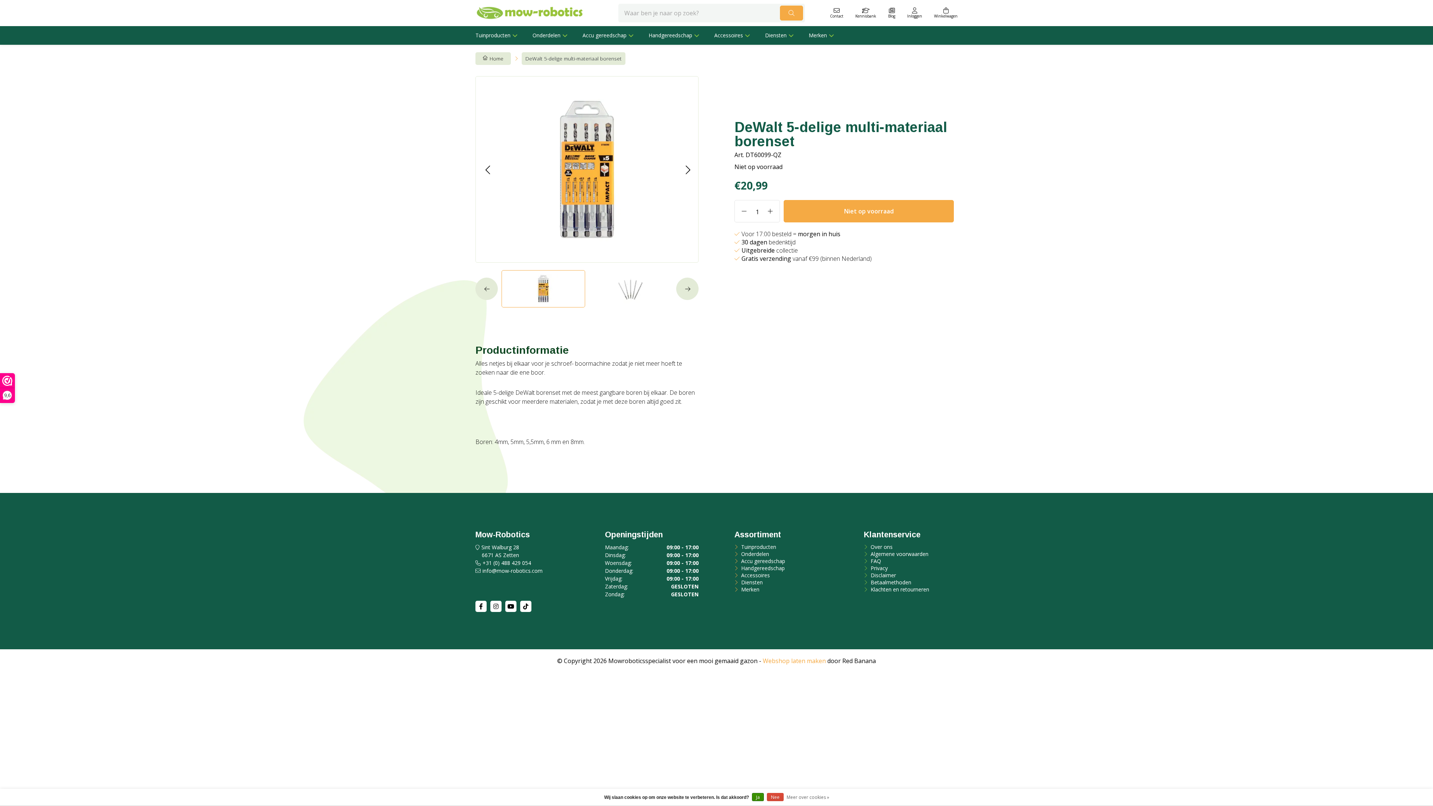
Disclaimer (882, 575)
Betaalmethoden (890, 582)
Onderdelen (547, 35)
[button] (487, 169)
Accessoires (728, 35)
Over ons (881, 546)
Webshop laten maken (794, 661)
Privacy (878, 568)
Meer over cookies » (808, 797)
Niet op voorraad (869, 211)
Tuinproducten (493, 35)
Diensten (776, 35)
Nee (775, 797)
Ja (758, 797)
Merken (818, 35)
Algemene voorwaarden (898, 553)
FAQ (875, 561)
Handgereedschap (670, 35)
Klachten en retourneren (899, 589)
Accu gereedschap (605, 35)
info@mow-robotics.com (513, 570)
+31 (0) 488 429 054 (507, 562)
